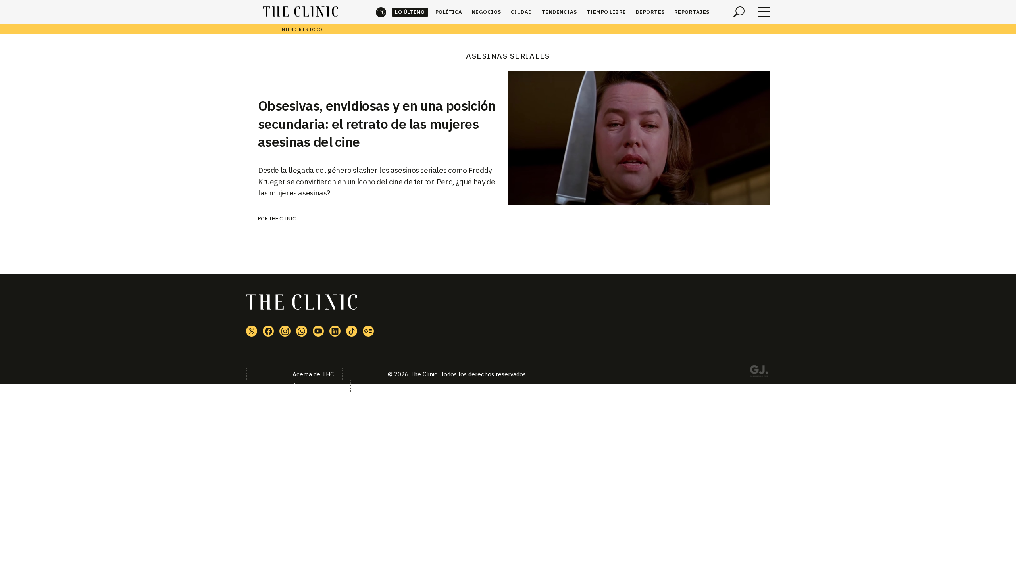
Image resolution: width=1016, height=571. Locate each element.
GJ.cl (759, 372)
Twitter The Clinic (251, 331)
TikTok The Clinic (351, 331)
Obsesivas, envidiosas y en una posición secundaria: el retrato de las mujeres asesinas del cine (376, 124)
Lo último (410, 12)
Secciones (764, 12)
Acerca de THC (313, 374)
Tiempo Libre (606, 12)
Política (448, 12)
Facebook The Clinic (268, 331)
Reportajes (692, 12)
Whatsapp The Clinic (301, 331)
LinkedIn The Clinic (335, 331)
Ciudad (521, 12)
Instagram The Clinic (285, 331)
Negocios (486, 12)
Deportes (650, 12)
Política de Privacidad (313, 386)
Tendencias (559, 12)
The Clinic (381, 12)
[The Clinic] (300, 12)
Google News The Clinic (368, 331)
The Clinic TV (318, 331)
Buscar (739, 11)
